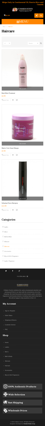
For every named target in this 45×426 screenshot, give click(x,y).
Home (7, 342)
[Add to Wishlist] (13, 100)
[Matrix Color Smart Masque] (22, 124)
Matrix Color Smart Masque (10, 148)
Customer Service (10, 325)
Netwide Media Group (29, 423)
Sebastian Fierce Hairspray (10, 203)
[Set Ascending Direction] (41, 43)
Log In (41, 15)
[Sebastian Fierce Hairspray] (22, 179)
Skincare (7, 361)
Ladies (7, 347)
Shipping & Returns (10, 320)
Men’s (7, 352)
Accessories (8, 370)
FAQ (6, 329)
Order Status (8, 315)
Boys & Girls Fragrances (12, 375)
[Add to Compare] (17, 100)
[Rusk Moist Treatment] (22, 70)
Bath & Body (8, 356)
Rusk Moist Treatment (8, 93)
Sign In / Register (10, 311)
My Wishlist (37, 14)
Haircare (7, 365)
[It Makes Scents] (22, 9)
